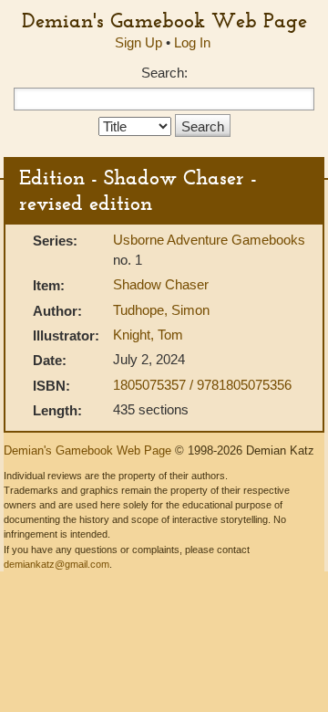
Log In (192, 42)
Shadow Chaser (161, 284)
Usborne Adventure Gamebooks (209, 239)
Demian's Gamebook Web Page (164, 20)
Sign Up (138, 42)
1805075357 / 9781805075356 (202, 385)
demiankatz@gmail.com (56, 564)
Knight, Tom (148, 334)
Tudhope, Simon (161, 310)
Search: (164, 72)
